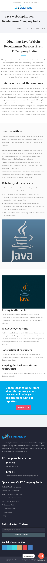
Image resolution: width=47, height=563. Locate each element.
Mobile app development (11, 490)
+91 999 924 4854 (15, 2)
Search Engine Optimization (12, 494)
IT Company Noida (8, 505)
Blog (4, 516)
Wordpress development (10, 501)
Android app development (11, 487)
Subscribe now (21, 535)
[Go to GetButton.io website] (41, 560)
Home (19, 28)
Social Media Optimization (11, 498)
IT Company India (8, 508)
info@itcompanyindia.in (31, 2)
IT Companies (7, 512)
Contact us (23, 407)
